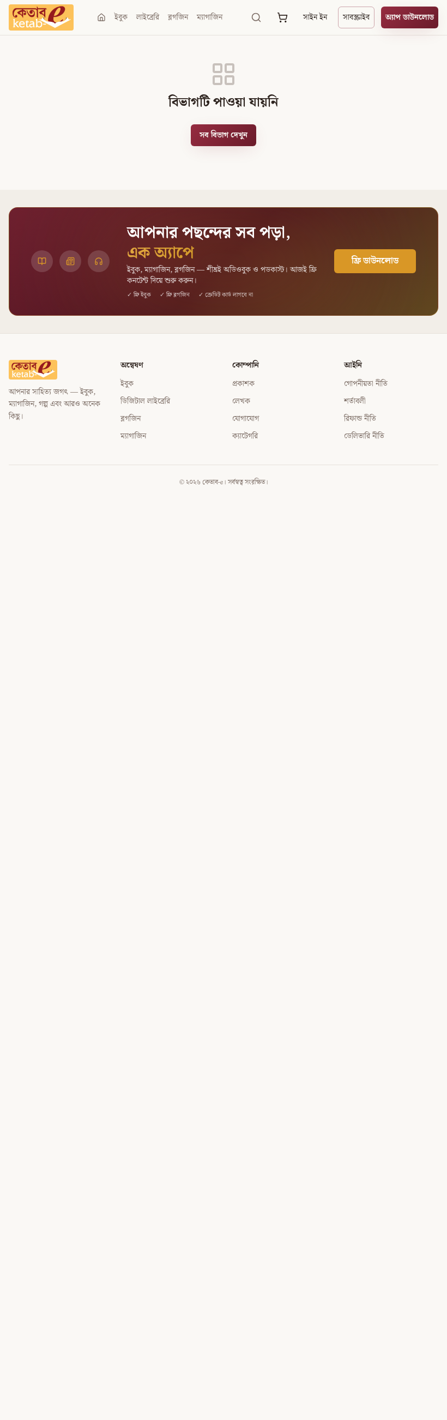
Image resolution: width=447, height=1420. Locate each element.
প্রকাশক (243, 384)
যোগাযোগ (245, 419)
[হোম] (101, 17)
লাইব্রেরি (147, 17)
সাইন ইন (315, 17)
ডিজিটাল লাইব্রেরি (145, 401)
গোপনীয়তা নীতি (366, 384)
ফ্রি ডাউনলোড (375, 261)
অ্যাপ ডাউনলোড (409, 17)
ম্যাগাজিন (209, 17)
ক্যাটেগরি (245, 436)
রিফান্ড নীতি (360, 419)
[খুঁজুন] (256, 17)
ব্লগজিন (178, 17)
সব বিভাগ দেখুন (223, 135)
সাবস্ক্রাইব (356, 17)
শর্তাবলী (355, 401)
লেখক (241, 401)
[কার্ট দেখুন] (282, 17)
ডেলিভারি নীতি (364, 436)
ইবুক (121, 17)
